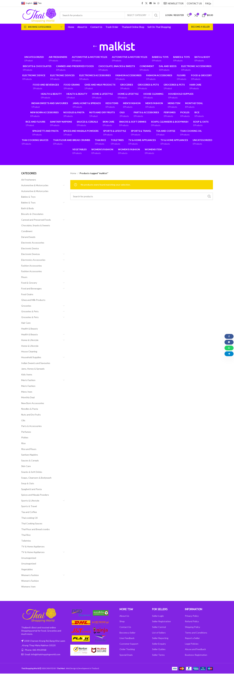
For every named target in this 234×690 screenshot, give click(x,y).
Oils (23, 420)
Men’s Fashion (28, 380)
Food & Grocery (29, 282)
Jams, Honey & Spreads (33, 368)
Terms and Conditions (196, 632)
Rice (23, 443)
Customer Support (128, 643)
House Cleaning (29, 351)
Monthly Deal (28, 397)
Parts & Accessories (31, 426)
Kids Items (26, 374)
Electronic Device (30, 248)
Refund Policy (192, 621)
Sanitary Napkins (29, 454)
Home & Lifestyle (29, 340)
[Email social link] (150, 3)
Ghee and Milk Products (33, 300)
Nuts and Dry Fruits (31, 414)
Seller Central (159, 627)
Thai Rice (26, 534)
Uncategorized (28, 558)
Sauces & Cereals (30, 460)
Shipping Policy (192, 627)
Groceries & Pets (30, 311)
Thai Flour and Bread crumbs (35, 529)
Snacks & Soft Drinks (31, 472)
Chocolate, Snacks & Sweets (35, 225)
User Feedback (126, 638)
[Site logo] (39, 15)
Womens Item (28, 586)
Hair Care (26, 322)
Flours (24, 277)
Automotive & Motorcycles (34, 185)
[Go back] (95, 46)
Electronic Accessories (32, 242)
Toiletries (26, 540)
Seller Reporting (160, 638)
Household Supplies (31, 357)
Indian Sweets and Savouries (35, 363)
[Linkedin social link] (154, 3)
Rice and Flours (28, 449)
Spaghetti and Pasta (31, 489)
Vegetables (27, 569)
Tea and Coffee (29, 512)
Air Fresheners (28, 179)
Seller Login (158, 615)
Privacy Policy (192, 615)
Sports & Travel (29, 506)
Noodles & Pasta (29, 408)
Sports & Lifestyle (30, 500)
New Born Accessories (32, 403)
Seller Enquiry (159, 643)
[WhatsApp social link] (158, 3)
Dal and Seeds (28, 237)
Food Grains (27, 294)
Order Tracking (127, 649)
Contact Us (125, 627)
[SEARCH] (156, 15)
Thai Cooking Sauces (31, 523)
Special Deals (126, 654)
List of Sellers (159, 632)
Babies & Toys (28, 196)
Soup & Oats (27, 483)
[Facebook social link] (142, 3)
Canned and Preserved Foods (36, 219)
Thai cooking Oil (29, 517)
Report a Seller (192, 638)
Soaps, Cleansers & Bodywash (36, 477)
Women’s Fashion (30, 575)
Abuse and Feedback (195, 649)
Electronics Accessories (33, 259)
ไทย (39, 3)
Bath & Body (27, 208)
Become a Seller (200, 26)
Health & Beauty (29, 328)
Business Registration (196, 654)
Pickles (24, 437)
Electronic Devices (30, 254)
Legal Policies (191, 643)
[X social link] (146, 3)
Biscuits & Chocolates (32, 214)
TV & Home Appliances (33, 546)
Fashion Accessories (31, 265)
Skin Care (26, 466)
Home (73, 173)
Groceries (26, 305)
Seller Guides (158, 649)
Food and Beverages (31, 288)
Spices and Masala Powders (35, 494)
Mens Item (26, 391)
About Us (124, 615)
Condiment (26, 231)
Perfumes (26, 431)
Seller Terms (158, 654)
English (29, 3)
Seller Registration (161, 621)
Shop (122, 621)
